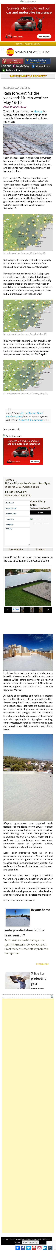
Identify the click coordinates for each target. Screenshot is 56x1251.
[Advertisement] (28, 1116)
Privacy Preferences (30, 1242)
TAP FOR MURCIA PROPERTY (28, 76)
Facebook (40, 549)
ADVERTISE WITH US (32, 44)
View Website (15, 549)
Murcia (37, 111)
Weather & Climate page (30, 419)
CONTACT (19, 44)
